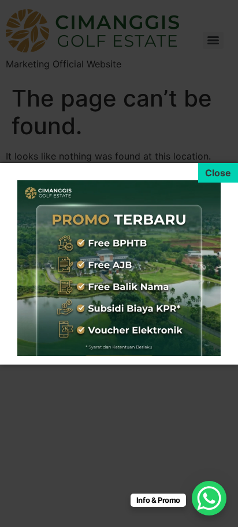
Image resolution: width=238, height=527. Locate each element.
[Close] (218, 173)
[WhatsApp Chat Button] (209, 498)
